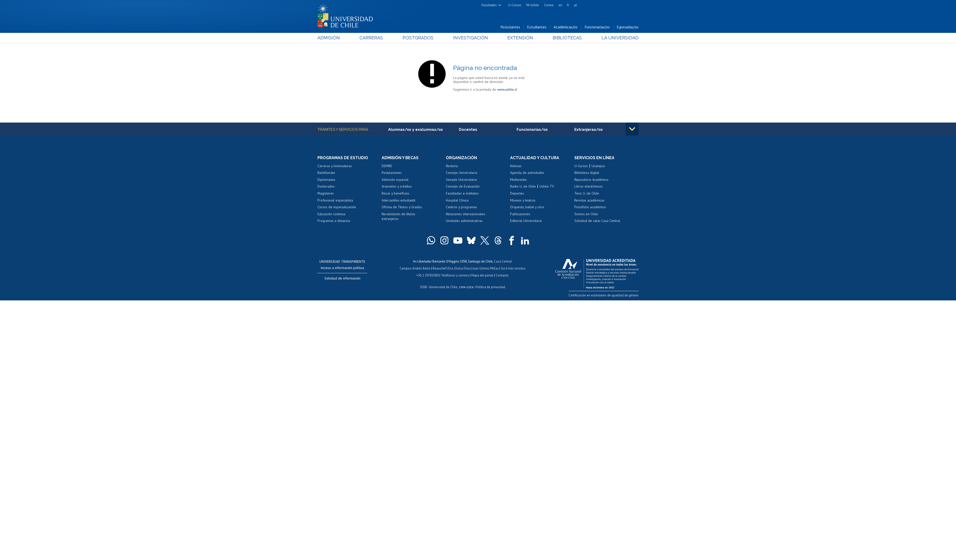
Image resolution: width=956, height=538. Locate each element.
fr (568, 5)
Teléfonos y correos (455, 275)
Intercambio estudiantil (399, 200)
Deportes (517, 193)
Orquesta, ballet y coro (527, 207)
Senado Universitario (461, 179)
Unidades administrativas (464, 220)
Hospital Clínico (457, 200)
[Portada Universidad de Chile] (347, 14)
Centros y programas (461, 207)
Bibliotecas (567, 37)
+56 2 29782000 (427, 275)
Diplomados (326, 179)
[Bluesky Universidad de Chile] (471, 240)
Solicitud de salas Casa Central (597, 220)
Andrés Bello (421, 268)
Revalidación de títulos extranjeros (398, 216)
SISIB (423, 287)
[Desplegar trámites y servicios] (632, 129)
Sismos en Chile (586, 214)
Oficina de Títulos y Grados (402, 207)
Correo (549, 5)
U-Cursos (514, 5)
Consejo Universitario (462, 172)
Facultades (489, 5)
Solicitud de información (342, 278)
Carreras (371, 37)
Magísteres (325, 193)
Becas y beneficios (395, 193)
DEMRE (387, 166)
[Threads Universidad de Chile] (498, 240)
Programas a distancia (333, 220)
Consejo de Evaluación (462, 186)
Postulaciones (392, 172)
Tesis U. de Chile (586, 193)
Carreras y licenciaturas (334, 166)
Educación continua (331, 214)
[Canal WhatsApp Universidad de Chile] (431, 240)
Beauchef (439, 268)
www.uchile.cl (507, 89)
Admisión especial (395, 179)
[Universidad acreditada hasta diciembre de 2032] (597, 272)
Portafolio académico (590, 207)
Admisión (328, 37)
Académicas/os (566, 27)
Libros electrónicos (588, 186)
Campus (405, 268)
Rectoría (452, 166)
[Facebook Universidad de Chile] (511, 240)
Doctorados (326, 186)
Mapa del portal (482, 275)
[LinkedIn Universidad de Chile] (525, 240)
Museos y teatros (523, 200)
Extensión (520, 37)
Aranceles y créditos (397, 186)
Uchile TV (546, 186)
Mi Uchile (532, 5)
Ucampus (598, 166)
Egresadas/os (628, 27)
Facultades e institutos (462, 193)
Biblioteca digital (586, 172)
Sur (503, 268)
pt (575, 5)
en (560, 5)
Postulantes (510, 27)
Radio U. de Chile (523, 186)
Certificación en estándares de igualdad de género (604, 295)
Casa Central (503, 261)
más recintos (517, 268)
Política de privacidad (490, 287)
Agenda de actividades (527, 172)
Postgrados (418, 37)
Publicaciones (520, 214)
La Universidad (620, 37)
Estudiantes (536, 27)
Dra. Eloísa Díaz (459, 268)
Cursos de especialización (336, 207)
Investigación (470, 37)
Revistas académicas (589, 200)
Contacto (502, 275)
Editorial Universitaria (526, 220)
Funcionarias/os (597, 27)
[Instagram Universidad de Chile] (444, 240)
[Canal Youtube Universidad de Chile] (458, 240)
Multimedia (518, 179)
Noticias (516, 166)
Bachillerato (326, 172)
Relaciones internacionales (465, 214)
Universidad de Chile (443, 287)
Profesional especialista (335, 200)
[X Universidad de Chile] (484, 240)
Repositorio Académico (591, 179)
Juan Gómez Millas (485, 268)
